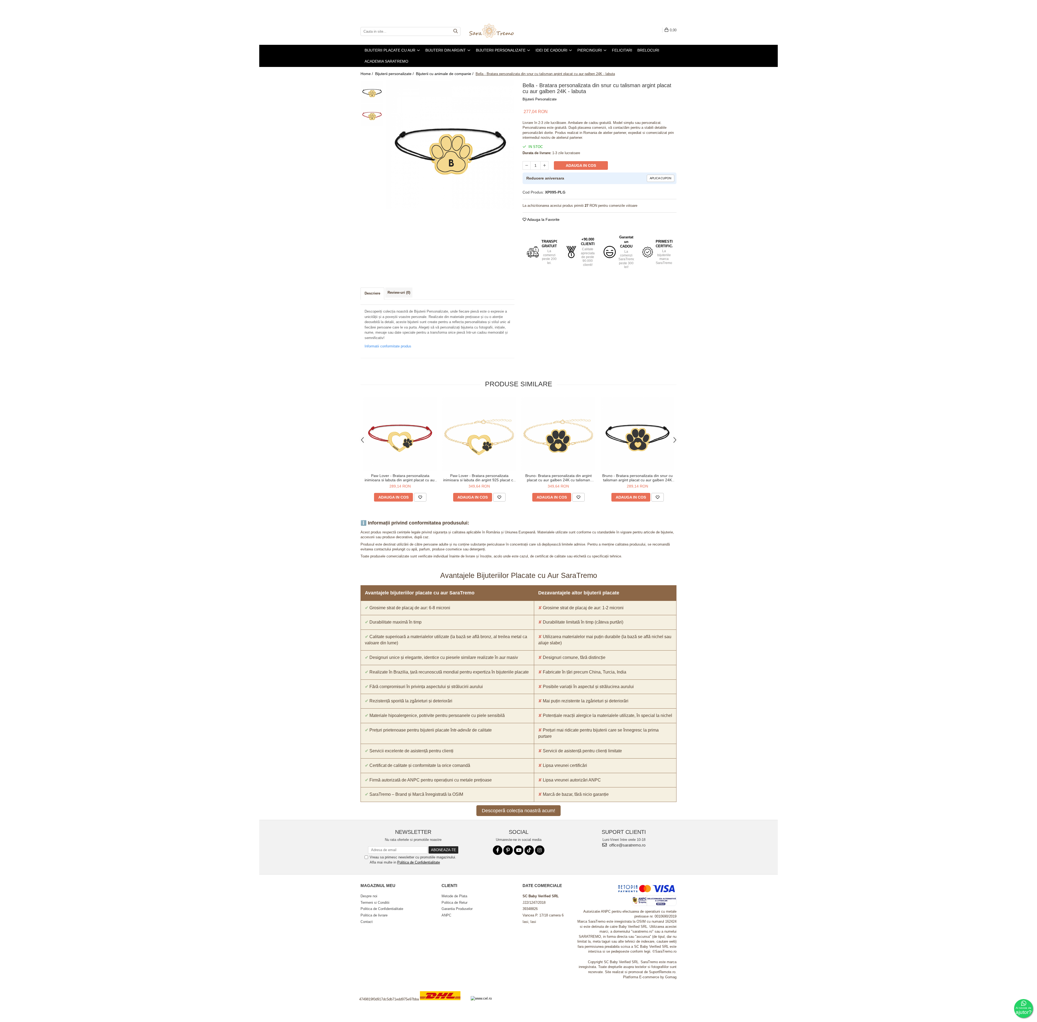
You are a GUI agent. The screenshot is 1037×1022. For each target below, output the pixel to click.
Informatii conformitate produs (388, 346)
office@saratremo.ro (626, 845)
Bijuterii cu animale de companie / (445, 74)
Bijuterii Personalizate (540, 99)
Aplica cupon (660, 178)
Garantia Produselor (457, 909)
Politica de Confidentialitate (418, 862)
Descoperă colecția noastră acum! (518, 810)
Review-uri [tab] (399, 292)
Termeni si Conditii (375, 903)
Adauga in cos (581, 165)
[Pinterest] (508, 850)
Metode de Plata (454, 896)
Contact (367, 922)
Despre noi (369, 896)
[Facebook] (497, 850)
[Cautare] (455, 31)
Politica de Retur (454, 903)
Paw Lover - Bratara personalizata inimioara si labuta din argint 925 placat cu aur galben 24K (479, 477)
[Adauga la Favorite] (420, 497)
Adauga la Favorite (543, 219)
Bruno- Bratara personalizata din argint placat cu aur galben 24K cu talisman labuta (558, 477)
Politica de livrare (374, 915)
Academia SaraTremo (386, 61)
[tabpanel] (450, 144)
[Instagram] (539, 850)
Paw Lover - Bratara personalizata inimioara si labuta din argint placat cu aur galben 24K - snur (400, 477)
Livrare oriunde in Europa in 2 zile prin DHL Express (443, 1004)
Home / (367, 74)
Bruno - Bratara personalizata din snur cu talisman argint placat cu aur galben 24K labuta (637, 477)
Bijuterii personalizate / (395, 74)
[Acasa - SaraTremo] (496, 31)
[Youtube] (518, 850)
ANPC (446, 915)
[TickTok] (529, 850)
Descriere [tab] (372, 293)
